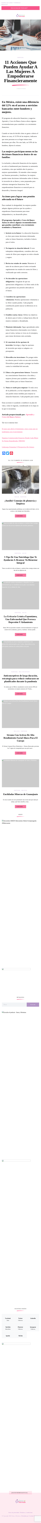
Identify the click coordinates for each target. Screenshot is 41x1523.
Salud (24, 553)
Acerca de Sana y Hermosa (10, 2)
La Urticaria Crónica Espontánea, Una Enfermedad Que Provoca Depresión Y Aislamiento (20, 619)
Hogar (17, 496)
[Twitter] (13, 1508)
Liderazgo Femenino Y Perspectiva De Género (18, 447)
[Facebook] (10, 1508)
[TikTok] (31, 1508)
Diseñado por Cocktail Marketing (30, 1516)
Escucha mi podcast (19, 8)
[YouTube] (19, 1508)
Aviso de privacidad (13, 1512)
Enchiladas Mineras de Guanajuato (20, 794)
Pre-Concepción (24, 671)
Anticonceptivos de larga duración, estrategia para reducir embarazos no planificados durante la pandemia (20, 678)
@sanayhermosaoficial (19, 1492)
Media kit (4, 4)
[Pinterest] (22, 1508)
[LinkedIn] (16, 1508)
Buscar (32, 1004)
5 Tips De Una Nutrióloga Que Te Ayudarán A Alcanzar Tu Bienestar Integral (20, 560)
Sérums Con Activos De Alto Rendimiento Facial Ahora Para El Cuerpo (21, 738)
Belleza (17, 731)
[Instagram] (25, 1508)
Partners (20, 57)
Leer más (19, 515)
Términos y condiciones (26, 1512)
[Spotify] (28, 1508)
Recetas (24, 790)
